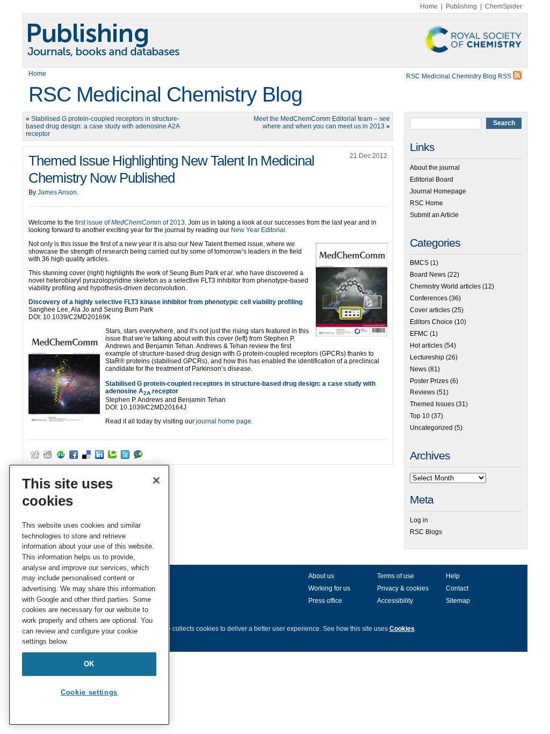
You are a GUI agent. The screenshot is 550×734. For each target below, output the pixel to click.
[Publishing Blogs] (275, 40)
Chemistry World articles (445, 286)
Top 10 (420, 416)
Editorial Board (431, 179)
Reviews (422, 392)
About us (321, 576)
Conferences (428, 298)
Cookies (402, 628)
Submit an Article (434, 215)
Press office (325, 601)
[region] (89, 594)
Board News (428, 274)
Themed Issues (432, 404)
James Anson (57, 192)
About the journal (435, 167)
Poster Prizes (429, 381)
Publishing (461, 6)
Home (429, 6)
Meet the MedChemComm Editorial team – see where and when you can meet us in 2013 (322, 122)
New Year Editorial (258, 230)
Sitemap (458, 601)
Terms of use (395, 576)
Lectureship (427, 357)
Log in (419, 520)
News (418, 369)
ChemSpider (503, 6)
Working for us (329, 588)
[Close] (156, 480)
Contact (457, 588)
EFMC (419, 333)
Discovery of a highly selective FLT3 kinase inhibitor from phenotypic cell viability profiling (165, 302)
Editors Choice (431, 322)
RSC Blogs (426, 532)
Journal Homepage (438, 191)
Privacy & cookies (403, 588)
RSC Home (426, 203)
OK (89, 664)
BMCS (419, 263)
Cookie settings (89, 692)
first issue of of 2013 (129, 222)
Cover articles (430, 310)
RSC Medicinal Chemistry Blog (165, 94)
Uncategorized (431, 427)
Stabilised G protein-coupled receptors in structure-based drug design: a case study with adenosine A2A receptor (102, 126)
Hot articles (426, 345)
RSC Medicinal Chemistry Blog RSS (459, 76)
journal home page (222, 421)
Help (453, 576)
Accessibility (395, 601)
